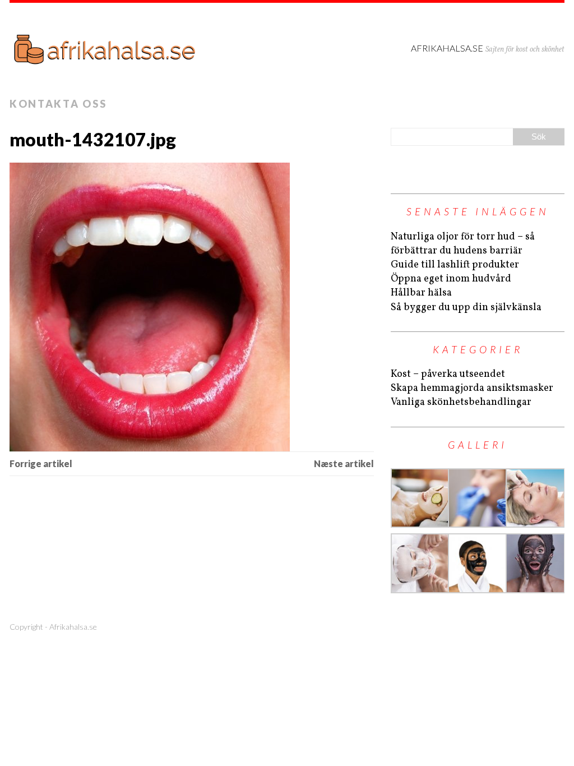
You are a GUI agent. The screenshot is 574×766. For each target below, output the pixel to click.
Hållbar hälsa (421, 293)
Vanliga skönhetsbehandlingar (461, 402)
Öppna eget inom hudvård (451, 279)
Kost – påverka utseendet (448, 374)
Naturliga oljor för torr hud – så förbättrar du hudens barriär (463, 244)
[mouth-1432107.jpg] (192, 307)
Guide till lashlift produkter (455, 265)
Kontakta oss (58, 104)
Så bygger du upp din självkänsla (466, 308)
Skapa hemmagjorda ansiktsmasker (472, 388)
